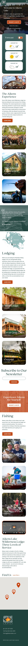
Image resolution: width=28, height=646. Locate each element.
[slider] (8, 87)
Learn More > (16, 575)
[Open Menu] (27, 1)
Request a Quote (14, 22)
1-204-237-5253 (8, 628)
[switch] (20, 37)
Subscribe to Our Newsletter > (14, 28)
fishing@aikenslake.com (9, 633)
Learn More (7, 120)
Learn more (7, 282)
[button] (18, 585)
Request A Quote (14, 405)
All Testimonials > (7, 224)
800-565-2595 (11, 631)
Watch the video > (14, 25)
